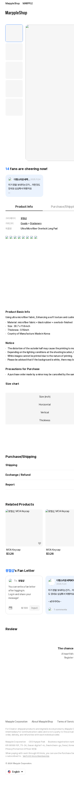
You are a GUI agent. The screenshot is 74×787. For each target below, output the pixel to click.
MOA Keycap (13, 549)
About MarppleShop (42, 721)
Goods (24, 223)
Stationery (35, 223)
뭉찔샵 (24, 218)
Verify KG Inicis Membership (36, 756)
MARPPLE (28, 3)
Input (34, 608)
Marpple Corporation (17, 721)
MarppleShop (13, 3)
